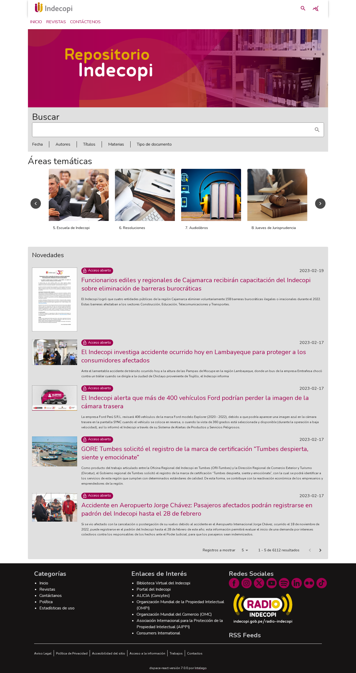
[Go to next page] (320, 550)
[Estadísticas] (315, 8)
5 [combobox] (243, 550)
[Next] (320, 203)
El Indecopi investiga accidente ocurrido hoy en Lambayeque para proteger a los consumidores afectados (193, 356)
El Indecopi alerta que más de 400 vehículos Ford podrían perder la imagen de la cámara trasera (195, 402)
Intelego (201, 668)
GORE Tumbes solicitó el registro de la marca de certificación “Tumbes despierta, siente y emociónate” (194, 453)
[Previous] (35, 203)
